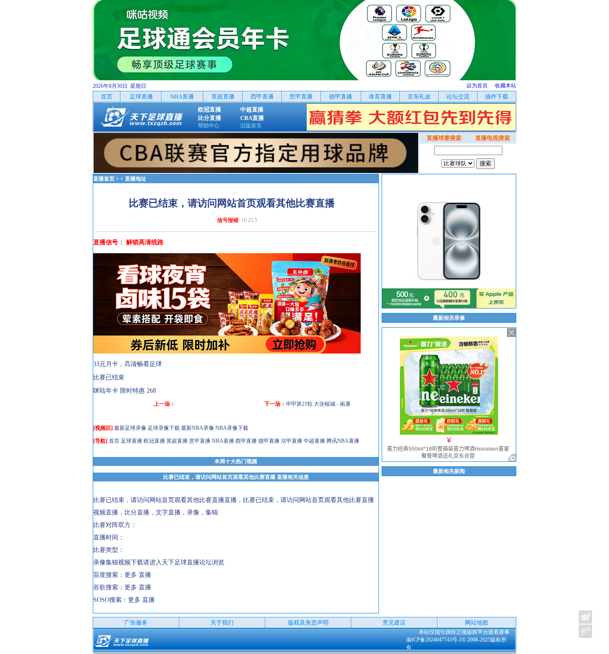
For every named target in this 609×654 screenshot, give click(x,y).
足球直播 (131, 441)
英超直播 (177, 441)
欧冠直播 (154, 441)
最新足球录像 (130, 428)
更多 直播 (137, 575)
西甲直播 (246, 441)
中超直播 (314, 441)
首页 (114, 441)
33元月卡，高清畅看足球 (127, 364)
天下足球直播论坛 (187, 562)
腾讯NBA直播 (342, 441)
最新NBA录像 (197, 428)
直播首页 (104, 179)
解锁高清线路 (145, 242)
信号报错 (228, 220)
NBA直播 (223, 441)
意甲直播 (199, 441)
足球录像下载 (164, 428)
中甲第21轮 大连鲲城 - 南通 (318, 404)
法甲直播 (291, 441)
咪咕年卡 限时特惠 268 (124, 390)
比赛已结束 (108, 377)
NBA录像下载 (231, 428)
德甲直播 (269, 441)
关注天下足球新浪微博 (585, 617)
